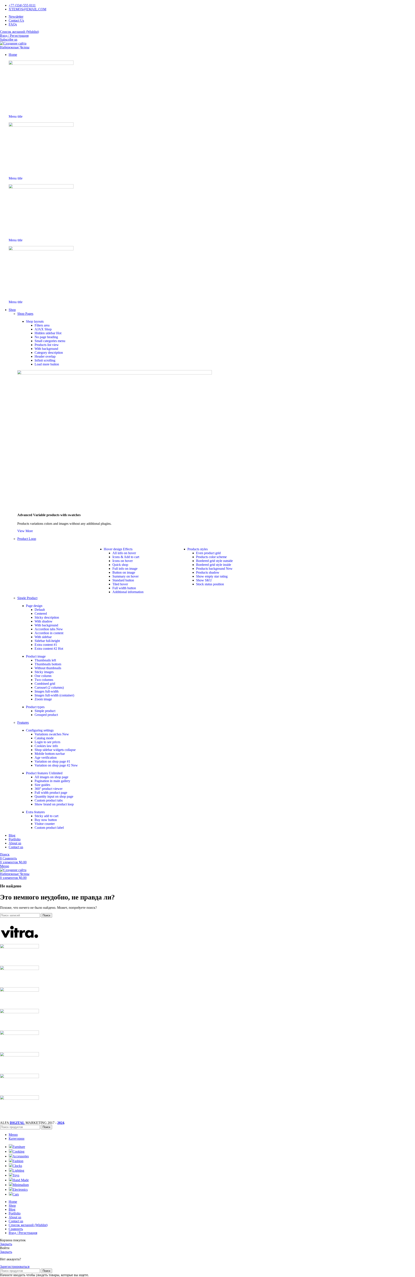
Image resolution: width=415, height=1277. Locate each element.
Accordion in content (49, 633)
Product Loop (26, 539)
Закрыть (6, 1244)
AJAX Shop (43, 329)
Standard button (123, 580)
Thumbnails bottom (48, 664)
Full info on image (124, 568)
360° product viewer (48, 789)
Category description (49, 352)
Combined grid (45, 683)
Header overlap (45, 356)
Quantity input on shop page (54, 796)
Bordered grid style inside (213, 564)
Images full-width (47, 691)
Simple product (45, 711)
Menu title (15, 116)
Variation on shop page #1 (52, 761)
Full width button (124, 588)
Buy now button (46, 820)
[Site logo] (21, 47)
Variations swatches (52, 734)
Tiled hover (120, 584)
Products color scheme (211, 557)
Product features (44, 773)
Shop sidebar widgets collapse (55, 750)
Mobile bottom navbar (50, 753)
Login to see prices (47, 742)
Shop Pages (25, 313)
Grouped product (46, 715)
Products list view (47, 345)
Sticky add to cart (46, 816)
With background (46, 348)
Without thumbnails (48, 668)
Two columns (44, 680)
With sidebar (43, 637)
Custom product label (49, 827)
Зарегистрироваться (14, 1266)
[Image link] (41, 64)
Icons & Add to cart (125, 557)
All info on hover (124, 553)
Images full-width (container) (54, 695)
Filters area (42, 325)
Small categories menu (50, 341)
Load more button (47, 364)
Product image (36, 656)
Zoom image (43, 699)
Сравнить (16, 1229)
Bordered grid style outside (214, 561)
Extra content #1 (46, 645)
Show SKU (204, 580)
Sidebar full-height (47, 641)
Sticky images (44, 672)
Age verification (46, 757)
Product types (35, 707)
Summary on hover (125, 576)
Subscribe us (8, 39)
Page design (34, 606)
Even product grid (208, 553)
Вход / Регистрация (23, 1233)
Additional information (128, 592)
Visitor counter (45, 824)
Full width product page (51, 792)
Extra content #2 (49, 648)
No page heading (46, 337)
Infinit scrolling (45, 360)
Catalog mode (44, 738)
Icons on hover (122, 561)
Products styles (197, 549)
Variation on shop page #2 (56, 765)
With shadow (44, 621)
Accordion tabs (49, 629)
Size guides (42, 785)
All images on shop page (51, 777)
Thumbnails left (45, 660)
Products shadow (207, 572)
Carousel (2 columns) (49, 687)
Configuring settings (40, 730)
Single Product (27, 598)
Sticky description (47, 617)
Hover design (118, 549)
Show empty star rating (212, 576)
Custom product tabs (49, 800)
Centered (41, 613)
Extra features (35, 812)
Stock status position (210, 584)
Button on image (123, 572)
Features (23, 722)
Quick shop (120, 564)
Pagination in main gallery (52, 781)
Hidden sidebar (48, 333)
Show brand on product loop (54, 804)
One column (43, 676)
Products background (214, 568)
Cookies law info (46, 746)
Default (40, 609)
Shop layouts (35, 321)
